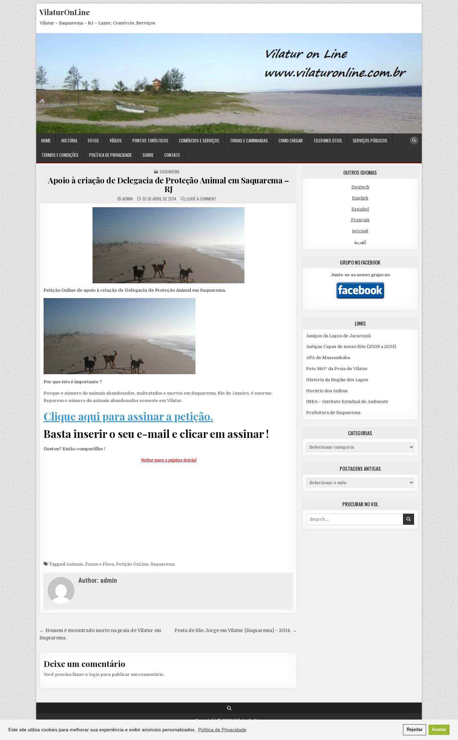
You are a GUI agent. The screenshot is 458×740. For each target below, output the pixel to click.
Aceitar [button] (439, 729)
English (360, 198)
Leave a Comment (201, 199)
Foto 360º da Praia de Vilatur (337, 368)
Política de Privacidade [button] (222, 729)
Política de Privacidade (110, 155)
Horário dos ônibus (327, 390)
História (69, 140)
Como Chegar (291, 140)
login (94, 674)
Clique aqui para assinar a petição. (128, 416)
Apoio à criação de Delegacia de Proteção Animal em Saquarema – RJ (168, 184)
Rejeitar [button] (414, 729)
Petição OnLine (132, 564)
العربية (360, 241)
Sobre (148, 155)
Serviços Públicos (370, 140)
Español (360, 209)
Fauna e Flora (99, 564)
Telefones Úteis (327, 140)
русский (360, 230)
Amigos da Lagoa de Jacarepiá (338, 335)
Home (46, 140)
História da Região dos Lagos (337, 379)
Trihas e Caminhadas (249, 140)
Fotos (93, 140)
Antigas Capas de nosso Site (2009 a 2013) (351, 346)
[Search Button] (414, 140)
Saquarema (169, 171)
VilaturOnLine (65, 12)
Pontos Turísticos (150, 140)
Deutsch (360, 186)
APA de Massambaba (328, 357)
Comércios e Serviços (199, 140)
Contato (172, 155)
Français (360, 219)
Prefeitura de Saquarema (333, 412)
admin (127, 199)
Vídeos (116, 140)
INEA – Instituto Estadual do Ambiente (347, 401)
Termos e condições (60, 155)
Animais (74, 564)
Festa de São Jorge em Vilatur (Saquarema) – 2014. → (235, 630)
